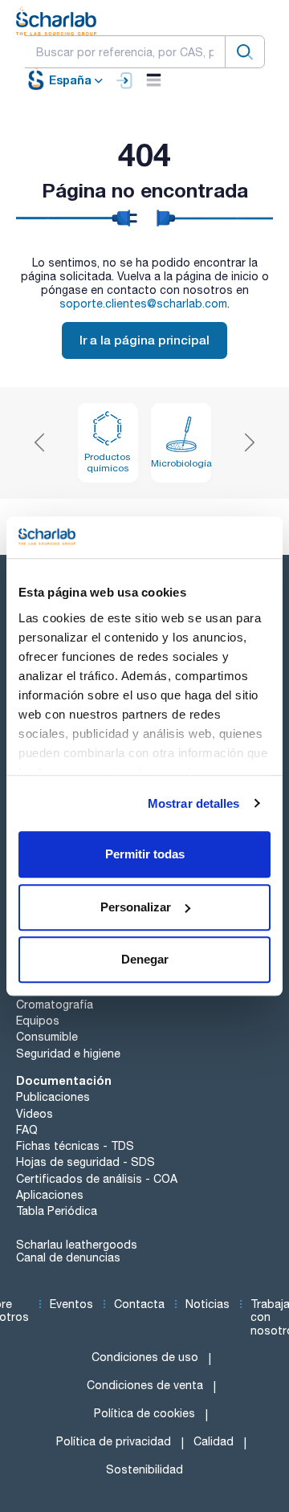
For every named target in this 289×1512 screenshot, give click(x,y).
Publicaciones (53, 1096)
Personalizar (135, 907)
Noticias (207, 1304)
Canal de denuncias (68, 1257)
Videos (34, 1113)
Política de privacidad (113, 1441)
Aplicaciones (49, 1194)
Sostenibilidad (144, 1469)
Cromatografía (54, 1004)
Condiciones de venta (145, 1385)
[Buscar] (245, 51)
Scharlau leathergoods (76, 1244)
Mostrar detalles (194, 803)
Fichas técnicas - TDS (75, 1145)
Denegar (145, 959)
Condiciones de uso (145, 1357)
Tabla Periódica (56, 1210)
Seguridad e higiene (68, 1053)
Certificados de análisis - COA (96, 1178)
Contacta (139, 1304)
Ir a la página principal (144, 339)
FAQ (27, 1129)
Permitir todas (145, 854)
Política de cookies (144, 1413)
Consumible (47, 1036)
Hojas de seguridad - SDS (85, 1161)
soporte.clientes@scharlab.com (143, 303)
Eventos (71, 1304)
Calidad (213, 1441)
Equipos (37, 1020)
